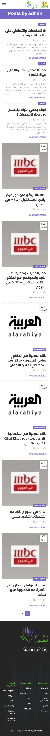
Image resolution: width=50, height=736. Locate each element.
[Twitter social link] (44, 649)
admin (35, 14)
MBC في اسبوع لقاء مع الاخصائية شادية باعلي (27, 514)
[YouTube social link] (32, 649)
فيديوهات (27, 708)
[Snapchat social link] (25, 649)
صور (29, 703)
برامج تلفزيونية (39, 188)
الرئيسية (44, 688)
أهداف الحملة (25, 693)
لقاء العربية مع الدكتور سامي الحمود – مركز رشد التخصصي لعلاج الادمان (26, 361)
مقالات (42, 24)
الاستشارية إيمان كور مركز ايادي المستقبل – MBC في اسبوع (25, 200)
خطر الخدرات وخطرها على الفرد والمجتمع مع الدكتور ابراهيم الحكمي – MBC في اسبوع (25, 280)
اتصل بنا (44, 711)
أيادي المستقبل (44, 700)
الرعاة (29, 698)
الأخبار (45, 706)
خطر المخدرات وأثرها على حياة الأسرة (26, 73)
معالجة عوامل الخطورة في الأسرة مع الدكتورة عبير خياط (25, 590)
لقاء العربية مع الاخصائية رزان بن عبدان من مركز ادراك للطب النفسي (25, 439)
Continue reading (37, 58)
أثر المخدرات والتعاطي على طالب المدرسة (25, 33)
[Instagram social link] (38, 649)
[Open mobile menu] (4, 4)
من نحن (45, 693)
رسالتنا (28, 688)
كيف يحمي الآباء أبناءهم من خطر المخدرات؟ (27, 112)
